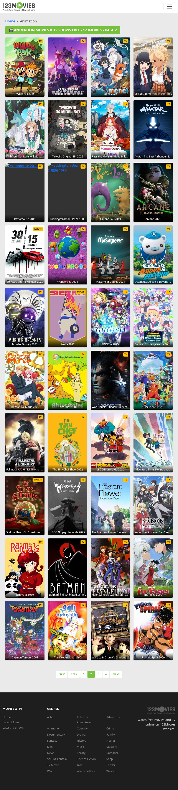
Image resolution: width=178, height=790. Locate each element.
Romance (112, 753)
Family (110, 734)
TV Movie (53, 765)
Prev (74, 674)
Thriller (110, 765)
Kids (50, 747)
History (81, 741)
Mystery (111, 747)
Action (51, 717)
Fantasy (52, 741)
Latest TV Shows (13, 727)
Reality (81, 753)
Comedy (82, 728)
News (50, 753)
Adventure (113, 717)
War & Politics (86, 771)
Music (80, 747)
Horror (110, 741)
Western (111, 771)
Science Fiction (86, 759)
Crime (110, 728)
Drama (81, 734)
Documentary (56, 734)
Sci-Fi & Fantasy (57, 759)
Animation (54, 728)
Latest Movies (12, 722)
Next (116, 674)
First (62, 674)
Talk (79, 765)
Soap (109, 759)
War (49, 771)
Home (10, 21)
